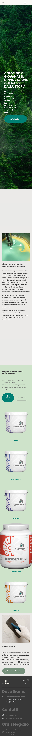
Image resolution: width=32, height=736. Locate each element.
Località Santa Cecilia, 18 (14, 700)
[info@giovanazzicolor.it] (4, 719)
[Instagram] (28, 680)
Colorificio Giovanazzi (15, 696)
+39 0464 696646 (11, 715)
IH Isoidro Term (16, 571)
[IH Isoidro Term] (16, 524)
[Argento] (16, 407)
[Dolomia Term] (16, 485)
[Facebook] (24, 680)
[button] (25, 2)
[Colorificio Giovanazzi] (4, 697)
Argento (16, 440)
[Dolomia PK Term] (16, 446)
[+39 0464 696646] (4, 715)
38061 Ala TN (10, 702)
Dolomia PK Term (16, 479)
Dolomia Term (16, 518)
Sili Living (16, 610)
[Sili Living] (16, 577)
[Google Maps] (26, 684)
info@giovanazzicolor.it (14, 719)
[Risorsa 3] (3, 2)
